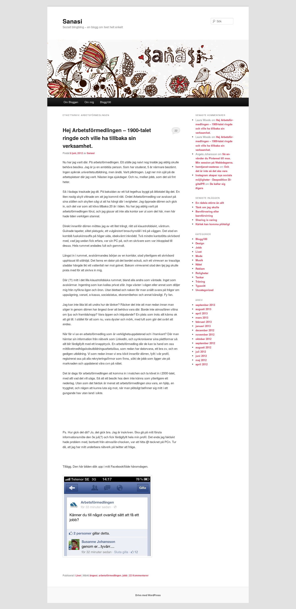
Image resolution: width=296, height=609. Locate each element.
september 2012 (205, 343)
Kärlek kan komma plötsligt (213, 224)
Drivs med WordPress (148, 595)
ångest (93, 575)
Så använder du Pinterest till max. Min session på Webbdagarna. (214, 158)
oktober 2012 (203, 339)
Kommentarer (139, 575)
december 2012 (205, 330)
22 (176, 130)
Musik (199, 260)
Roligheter (202, 273)
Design (200, 243)
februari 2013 (204, 322)
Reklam (200, 268)
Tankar (200, 277)
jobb (124, 575)
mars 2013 (202, 317)
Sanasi (72, 21)
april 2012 (202, 364)
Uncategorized (204, 290)
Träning (200, 281)
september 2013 (205, 305)
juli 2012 (201, 351)
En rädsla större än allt (210, 203)
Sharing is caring (206, 220)
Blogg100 (105, 102)
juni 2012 (201, 356)
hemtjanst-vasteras (207, 167)
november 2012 (205, 334)
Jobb (199, 247)
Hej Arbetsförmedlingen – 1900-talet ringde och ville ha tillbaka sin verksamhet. (107, 137)
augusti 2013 (203, 309)
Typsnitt (200, 286)
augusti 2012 (203, 347)
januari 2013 (203, 326)
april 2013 (202, 313)
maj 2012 (201, 360)
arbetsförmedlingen (110, 575)
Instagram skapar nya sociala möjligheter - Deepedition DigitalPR (214, 179)
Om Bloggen (71, 102)
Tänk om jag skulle (207, 207)
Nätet (199, 264)
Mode (199, 256)
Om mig (89, 102)
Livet (78, 575)
